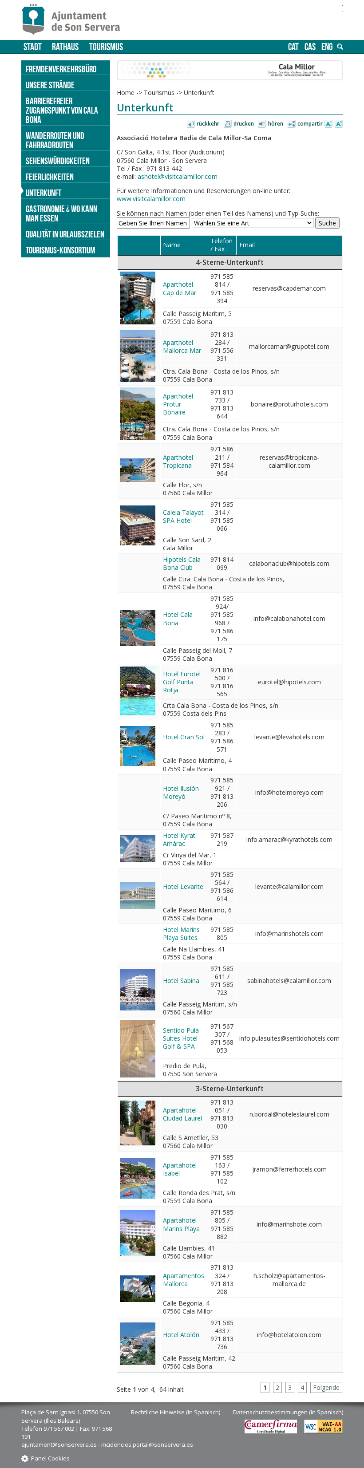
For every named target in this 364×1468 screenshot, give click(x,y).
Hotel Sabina (181, 980)
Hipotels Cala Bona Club (182, 563)
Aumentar (338, 124)
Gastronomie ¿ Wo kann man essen (61, 213)
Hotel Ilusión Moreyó (181, 792)
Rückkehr (208, 123)
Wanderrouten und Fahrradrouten (55, 140)
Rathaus (65, 47)
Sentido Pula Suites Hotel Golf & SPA (181, 1038)
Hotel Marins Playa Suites (181, 933)
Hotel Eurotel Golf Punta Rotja (182, 682)
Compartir (310, 123)
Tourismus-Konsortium (60, 250)
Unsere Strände (50, 85)
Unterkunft (43, 193)
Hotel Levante (183, 886)
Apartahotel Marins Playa (181, 1224)
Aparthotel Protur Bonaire (178, 404)
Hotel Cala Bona (178, 618)
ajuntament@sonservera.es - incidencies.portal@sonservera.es (107, 1444)
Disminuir (328, 124)
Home (126, 92)
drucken (243, 123)
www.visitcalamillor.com (151, 198)
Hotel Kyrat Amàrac (179, 839)
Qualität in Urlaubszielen (65, 234)
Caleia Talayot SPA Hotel (183, 516)
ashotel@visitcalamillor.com (178, 176)
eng (327, 47)
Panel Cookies (50, 1458)
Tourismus (106, 47)
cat (293, 47)
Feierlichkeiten (50, 177)
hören (275, 123)
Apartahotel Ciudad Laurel (182, 1114)
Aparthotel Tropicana (178, 461)
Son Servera (74, 20)
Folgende (326, 1387)
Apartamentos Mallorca (183, 1279)
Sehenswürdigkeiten (58, 161)
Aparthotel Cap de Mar (179, 288)
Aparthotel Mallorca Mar (182, 346)
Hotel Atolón (181, 1334)
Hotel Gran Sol (184, 737)
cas (310, 47)
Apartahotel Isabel (180, 1169)
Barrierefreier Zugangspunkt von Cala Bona (62, 110)
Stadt (33, 47)
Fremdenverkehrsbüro (61, 69)
